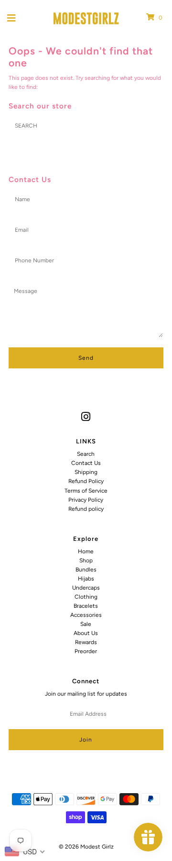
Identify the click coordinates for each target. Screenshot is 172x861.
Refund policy (86, 509)
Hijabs (86, 578)
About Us (86, 633)
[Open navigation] (11, 17)
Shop (86, 560)
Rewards (86, 642)
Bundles (86, 569)
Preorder (86, 651)
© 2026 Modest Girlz (86, 846)
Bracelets (86, 606)
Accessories (86, 615)
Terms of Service (86, 490)
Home (86, 551)
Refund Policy (86, 481)
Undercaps (86, 587)
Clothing (86, 596)
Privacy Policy (85, 499)
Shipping (86, 472)
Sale (85, 624)
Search (86, 454)
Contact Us (86, 463)
